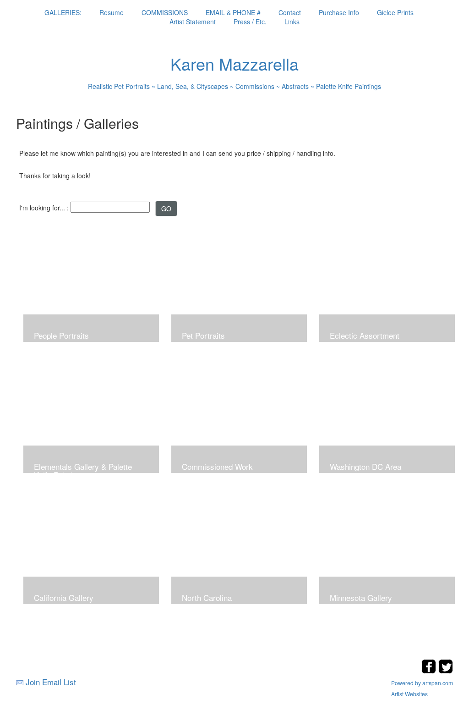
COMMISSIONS (165, 12)
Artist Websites (409, 694)
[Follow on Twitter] (445, 671)
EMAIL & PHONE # (233, 12)
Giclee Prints (395, 12)
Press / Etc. (250, 21)
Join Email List (51, 682)
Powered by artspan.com (422, 683)
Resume (111, 12)
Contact (289, 12)
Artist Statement (192, 21)
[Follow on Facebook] (429, 671)
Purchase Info (339, 12)
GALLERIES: (63, 12)
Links (292, 21)
